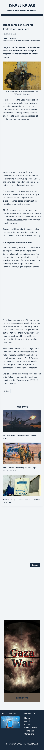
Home (27, 718)
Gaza (6, 391)
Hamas (36, 320)
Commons (26, 94)
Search (35, 565)
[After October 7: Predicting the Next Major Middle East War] (22, 453)
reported (28, 179)
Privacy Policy (30, 727)
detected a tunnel (15, 220)
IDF (15, 94)
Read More (22, 697)
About (27, 721)
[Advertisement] (22, 147)
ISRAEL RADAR (22, 5)
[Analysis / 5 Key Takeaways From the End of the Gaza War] (22, 485)
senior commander (11, 119)
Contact (28, 724)
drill (9, 194)
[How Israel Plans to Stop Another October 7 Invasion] (22, 421)
